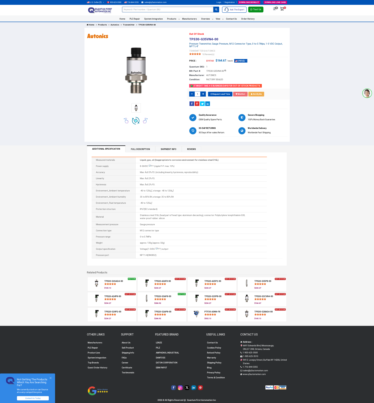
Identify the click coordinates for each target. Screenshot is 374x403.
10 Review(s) (208, 54)
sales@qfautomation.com (155, 2)
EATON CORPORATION (166, 363)
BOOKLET (249, 2)
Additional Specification (106, 149)
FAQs (124, 358)
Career (125, 363)
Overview (205, 19)
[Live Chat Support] (367, 93)
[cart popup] (282, 10)
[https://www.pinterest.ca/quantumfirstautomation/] (200, 387)
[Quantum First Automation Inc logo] (100, 10)
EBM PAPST (161, 367)
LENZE (159, 342)
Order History (247, 19)
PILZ (158, 348)
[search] (216, 9)
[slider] (195, 54)
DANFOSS (160, 358)
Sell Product (128, 348)
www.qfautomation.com (254, 374)
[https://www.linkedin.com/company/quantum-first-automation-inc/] (193, 387)
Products (171, 19)
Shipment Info (168, 149)
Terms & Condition (216, 377)
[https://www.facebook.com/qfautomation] (173, 387)
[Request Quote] (274, 10)
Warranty (211, 358)
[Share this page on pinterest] (197, 103)
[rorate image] (126, 120)
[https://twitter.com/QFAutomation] (187, 387)
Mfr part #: (195, 71)
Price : (193, 60)
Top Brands (93, 363)
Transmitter (129, 25)
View (218, 19)
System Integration (153, 19)
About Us (126, 342)
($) (95, 2)
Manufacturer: (197, 75)
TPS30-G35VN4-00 (147, 25)
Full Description (140, 149)
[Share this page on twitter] (202, 103)
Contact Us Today (32, 398)
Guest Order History (97, 367)
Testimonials (128, 372)
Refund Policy (213, 353)
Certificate (127, 367)
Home (122, 19)
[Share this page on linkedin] (207, 103)
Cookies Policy (214, 348)
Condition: (194, 79)
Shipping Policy (214, 363)
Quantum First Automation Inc (201, 400)
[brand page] (98, 36)
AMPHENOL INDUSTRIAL (167, 353)
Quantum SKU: (197, 66)
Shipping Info (128, 353)
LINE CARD (275, 2)
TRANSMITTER (196, 51)
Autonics (115, 25)
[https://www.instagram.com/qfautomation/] (180, 387)
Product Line (94, 353)
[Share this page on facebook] (191, 103)
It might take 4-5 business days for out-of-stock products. (227, 86)
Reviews (191, 149)
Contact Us (231, 19)
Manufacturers (189, 19)
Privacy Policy (213, 372)
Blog (209, 367)
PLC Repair (135, 19)
